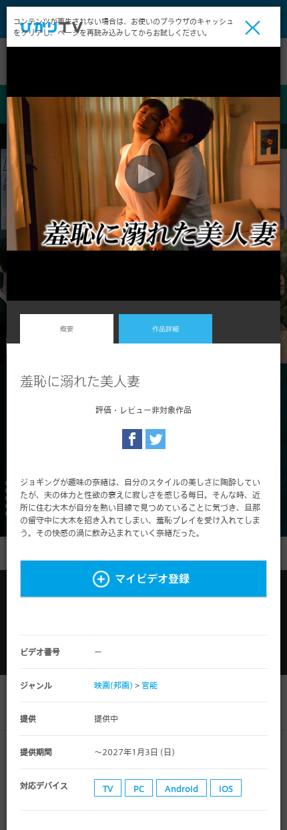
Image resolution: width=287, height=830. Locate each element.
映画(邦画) (113, 685)
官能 (149, 685)
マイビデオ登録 (152, 578)
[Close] (252, 27)
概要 (66, 328)
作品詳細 (165, 328)
